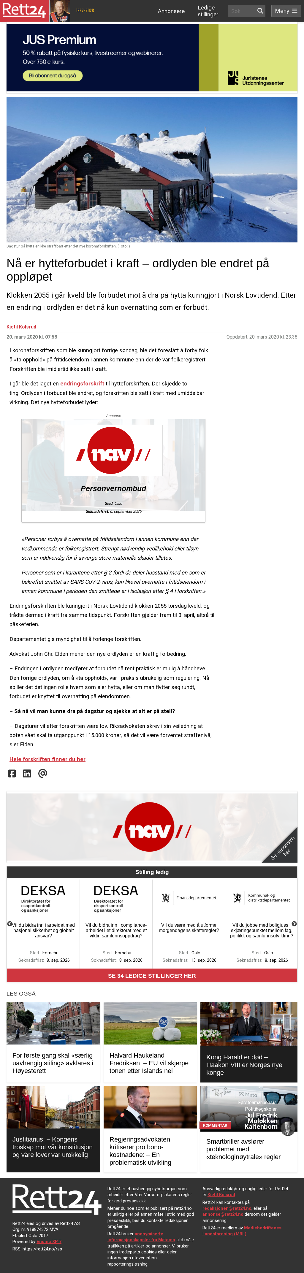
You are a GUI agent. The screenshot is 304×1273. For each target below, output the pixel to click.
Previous (10, 924)
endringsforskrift (82, 383)
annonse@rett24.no (222, 1214)
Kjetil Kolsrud (21, 327)
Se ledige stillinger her (152, 976)
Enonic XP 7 (49, 1241)
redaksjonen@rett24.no (226, 1208)
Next (294, 924)
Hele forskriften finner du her (48, 759)
